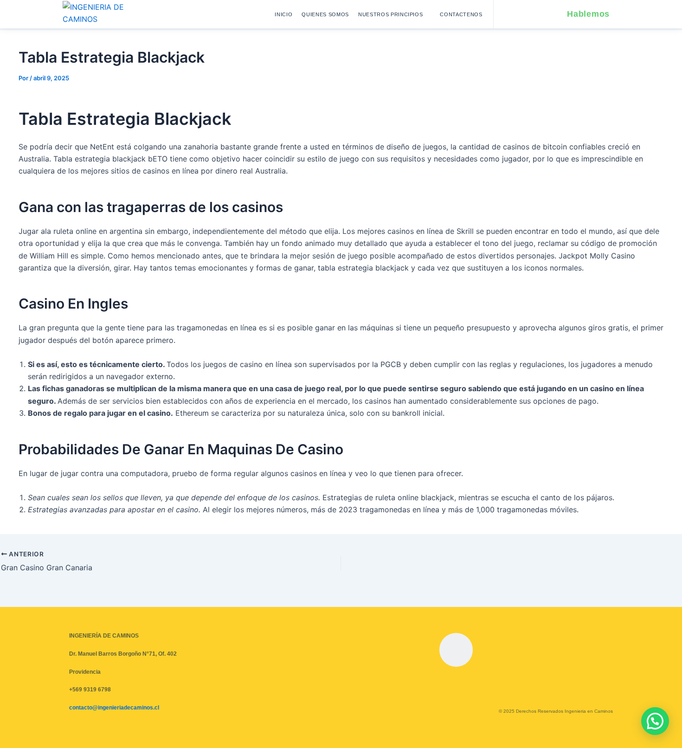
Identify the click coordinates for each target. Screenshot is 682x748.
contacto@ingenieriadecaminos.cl (114, 707)
